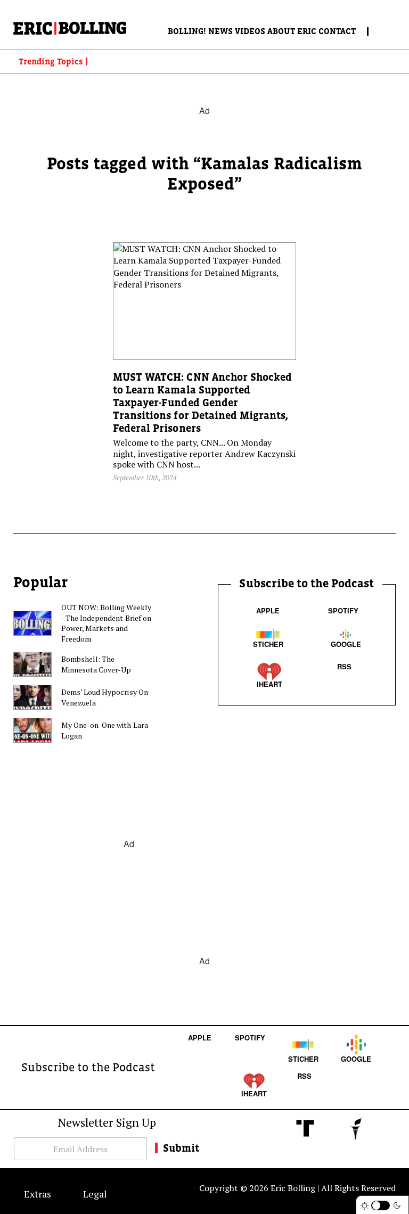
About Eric (291, 31)
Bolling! (187, 31)
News (220, 31)
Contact (337, 31)
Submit (181, 1148)
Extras (37, 1193)
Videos (250, 31)
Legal (95, 1193)
